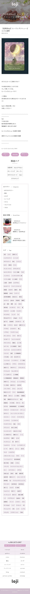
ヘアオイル (10, 325)
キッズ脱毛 (6, 385)
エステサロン (16, 282)
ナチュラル (6, 512)
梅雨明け (6, 501)
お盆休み (18, 498)
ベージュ (13, 445)
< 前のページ (5, 154)
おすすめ (6, 406)
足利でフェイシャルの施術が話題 (11, 136)
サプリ (20, 279)
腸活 (21, 399)
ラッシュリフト (7, 508)
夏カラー (13, 491)
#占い (20, 175)
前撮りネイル (22, 325)
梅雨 (16, 473)
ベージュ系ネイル (7, 374)
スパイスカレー (12, 470)
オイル (13, 388)
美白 (20, 289)
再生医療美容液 (20, 392)
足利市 (10, 282)
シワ (5, 498)
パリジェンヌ (7, 371)
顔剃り (13, 438)
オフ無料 (17, 487)
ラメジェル (13, 381)
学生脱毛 (18, 300)
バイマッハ (18, 261)
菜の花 (22, 448)
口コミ (5, 265)
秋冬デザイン (13, 367)
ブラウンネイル (21, 367)
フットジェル (7, 360)
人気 (11, 357)
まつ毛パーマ (7, 339)
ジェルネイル (7, 445)
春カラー (17, 441)
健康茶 (23, 300)
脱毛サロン (13, 385)
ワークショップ (7, 494)
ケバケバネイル (20, 417)
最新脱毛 (22, 378)
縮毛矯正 (6, 480)
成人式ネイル (17, 357)
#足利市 (10, 168)
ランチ (5, 452)
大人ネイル (6, 300)
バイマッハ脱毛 (7, 279)
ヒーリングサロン (21, 381)
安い (23, 402)
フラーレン (22, 410)
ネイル (6, 202)
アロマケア (6, 311)
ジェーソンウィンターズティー (17, 413)
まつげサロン (7, 438)
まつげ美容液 (13, 346)
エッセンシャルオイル (16, 349)
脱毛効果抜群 (17, 459)
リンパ (13, 505)
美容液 (5, 395)
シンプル (23, 508)
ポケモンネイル (16, 268)
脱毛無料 (11, 321)
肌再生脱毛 (15, 378)
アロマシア (6, 410)
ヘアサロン (6, 332)
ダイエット (18, 505)
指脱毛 (15, 289)
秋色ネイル (6, 381)
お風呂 (12, 463)
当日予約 (19, 385)
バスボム (17, 463)
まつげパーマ (7, 286)
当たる (20, 304)
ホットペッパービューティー (17, 466)
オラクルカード (7, 261)
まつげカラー (13, 328)
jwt (4, 304)
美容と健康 (20, 494)
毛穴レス (10, 395)
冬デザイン (6, 413)
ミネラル (19, 470)
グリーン (17, 448)
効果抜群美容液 (13, 406)
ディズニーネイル (7, 268)
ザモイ (23, 501)
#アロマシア (15, 178)
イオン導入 (12, 402)
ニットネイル (7, 420)
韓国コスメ (15, 434)
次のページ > (24, 154)
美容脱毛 (6, 402)
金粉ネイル (6, 367)
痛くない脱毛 (14, 427)
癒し (19, 328)
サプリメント (7, 427)
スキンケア (19, 388)
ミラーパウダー (7, 388)
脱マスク (14, 494)
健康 (12, 304)
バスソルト (6, 353)
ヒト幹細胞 (15, 374)
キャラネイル (12, 307)
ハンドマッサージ (8, 258)
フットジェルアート (8, 459)
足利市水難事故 (7, 296)
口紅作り (19, 491)
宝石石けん (14, 296)
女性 (13, 508)
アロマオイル (18, 321)
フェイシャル (10, 148)
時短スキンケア (7, 392)
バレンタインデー (8, 431)
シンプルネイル (15, 420)
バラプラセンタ (11, 498)
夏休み (20, 296)
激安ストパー (12, 477)
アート (22, 455)
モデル (17, 455)
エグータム (6, 346)
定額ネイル (14, 254)
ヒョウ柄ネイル (7, 364)
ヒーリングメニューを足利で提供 (11, 131)
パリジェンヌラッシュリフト (19, 480)
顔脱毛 (13, 342)
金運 (11, 353)
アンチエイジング (14, 410)
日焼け (12, 473)
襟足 (5, 399)
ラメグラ (11, 487)
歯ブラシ (6, 321)
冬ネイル (18, 402)
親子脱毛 (6, 307)
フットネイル (7, 275)
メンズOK (13, 311)
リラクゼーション (14, 512)
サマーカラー (7, 484)
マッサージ (16, 293)
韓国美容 (6, 293)
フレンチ (13, 314)
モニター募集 (16, 272)
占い (16, 304)
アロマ (15, 148)
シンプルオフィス (21, 445)
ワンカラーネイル (8, 424)
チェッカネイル (15, 371)
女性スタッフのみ (17, 431)
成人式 (15, 325)
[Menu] (26, 4)
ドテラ (13, 335)
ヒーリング (4, 148)
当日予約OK (14, 484)
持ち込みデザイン (8, 318)
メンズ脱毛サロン (8, 434)
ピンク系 (19, 342)
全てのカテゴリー (8, 190)
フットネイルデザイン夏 (17, 275)
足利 (5, 254)
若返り (19, 346)
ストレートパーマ (21, 477)
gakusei (12, 300)
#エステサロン (18, 168)
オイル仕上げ (7, 505)
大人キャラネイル (8, 272)
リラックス (6, 466)
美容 (8, 304)
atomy (11, 293)
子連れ (21, 512)
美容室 (5, 289)
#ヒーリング (11, 171)
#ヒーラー (19, 171)
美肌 (5, 325)
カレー (5, 470)
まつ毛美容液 (21, 406)
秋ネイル (19, 335)
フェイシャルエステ (16, 339)
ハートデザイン (15, 360)
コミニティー (7, 417)
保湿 (14, 424)
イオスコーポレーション (9, 455)
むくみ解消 (14, 279)
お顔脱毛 (23, 395)
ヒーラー (6, 448)
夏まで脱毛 (6, 463)
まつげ (6, 196)
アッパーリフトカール (16, 286)
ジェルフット (7, 491)
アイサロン (6, 328)
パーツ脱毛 (22, 360)
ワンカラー (19, 311)
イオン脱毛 (6, 357)
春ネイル (11, 448)
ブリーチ (11, 501)
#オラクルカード (12, 175)
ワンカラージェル (14, 332)
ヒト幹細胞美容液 (8, 378)
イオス (18, 424)
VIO (24, 505)
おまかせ (10, 289)
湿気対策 (6, 477)
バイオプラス (11, 452)
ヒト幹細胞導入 (17, 353)
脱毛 (5, 193)
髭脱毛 (10, 265)
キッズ (20, 318)
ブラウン (14, 364)
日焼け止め (6, 473)
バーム (21, 434)
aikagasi (15, 318)
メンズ (17, 508)
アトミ (13, 392)
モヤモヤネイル (21, 364)
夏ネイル (6, 487)
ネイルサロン (7, 314)
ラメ (18, 314)
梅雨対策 (21, 473)
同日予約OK (21, 484)
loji (10, 480)
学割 (23, 498)
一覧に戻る (15, 154)
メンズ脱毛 (16, 395)
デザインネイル (7, 342)
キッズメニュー (7, 441)
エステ (9, 254)
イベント (13, 417)
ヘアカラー (17, 501)
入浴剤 (5, 282)
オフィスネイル (7, 335)
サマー (18, 307)
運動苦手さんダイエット (13, 399)
